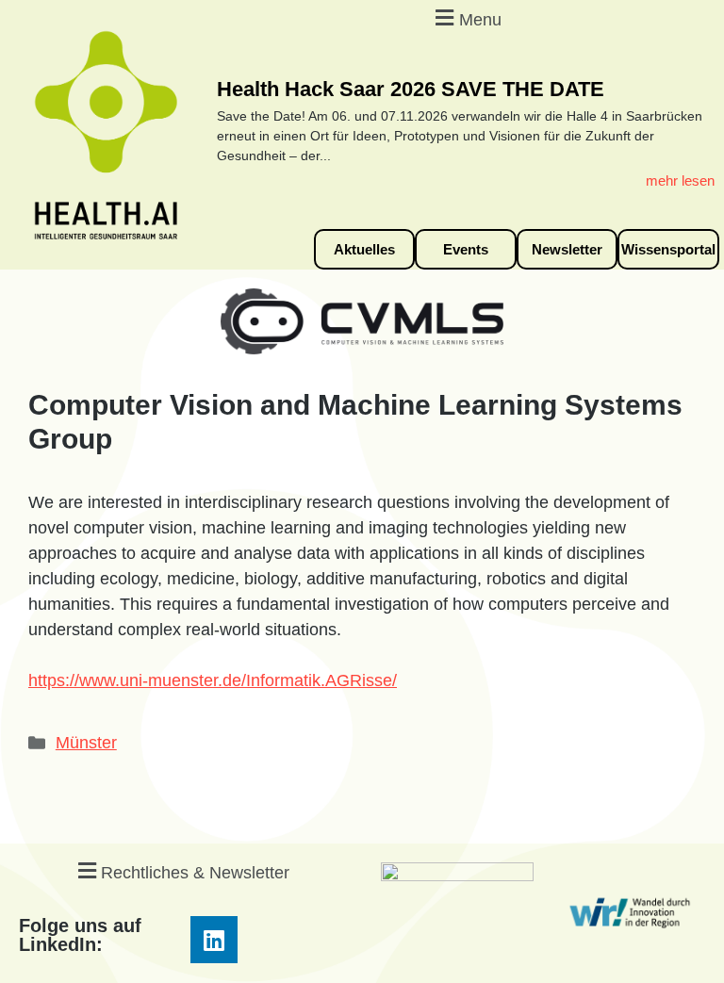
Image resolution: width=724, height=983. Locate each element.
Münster (86, 742)
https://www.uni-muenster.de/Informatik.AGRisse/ (212, 680)
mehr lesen (680, 180)
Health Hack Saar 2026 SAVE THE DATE (410, 89)
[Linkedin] (214, 939)
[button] (465, 17)
